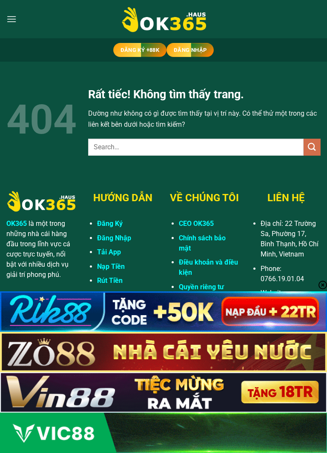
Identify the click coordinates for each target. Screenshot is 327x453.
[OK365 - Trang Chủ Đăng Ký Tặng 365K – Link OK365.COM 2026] (163, 19)
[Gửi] (312, 147)
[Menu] (11, 19)
